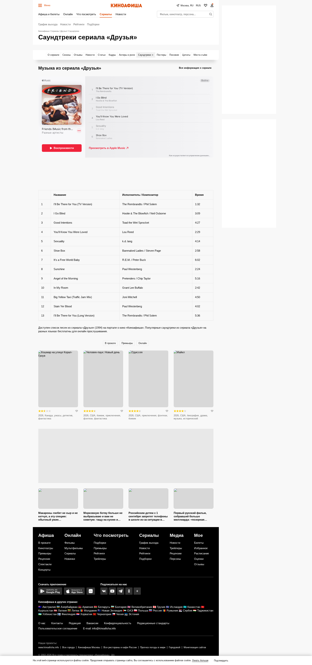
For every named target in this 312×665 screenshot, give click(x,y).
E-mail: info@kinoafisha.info (99, 628)
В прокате (110, 343)
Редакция (75, 623)
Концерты (44, 569)
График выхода (47, 24)
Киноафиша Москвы (89, 647)
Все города (68, 647)
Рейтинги (78, 24)
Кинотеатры (45, 548)
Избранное (201, 548)
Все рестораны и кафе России (120, 647)
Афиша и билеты (49, 14)
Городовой (174, 647)
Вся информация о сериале (195, 68)
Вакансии (92, 623)
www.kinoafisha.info (48, 647)
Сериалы (106, 14)
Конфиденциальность (117, 623)
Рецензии (44, 558)
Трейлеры (100, 558)
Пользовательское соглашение (57, 628)
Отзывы (199, 564)
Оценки (198, 558)
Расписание (201, 553)
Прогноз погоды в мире (152, 647)
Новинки (69, 558)
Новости (121, 14)
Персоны (175, 558)
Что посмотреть (86, 14)
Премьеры (127, 343)
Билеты (199, 542)
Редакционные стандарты (153, 623)
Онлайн (68, 14)
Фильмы (69, 542)
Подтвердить (221, 660)
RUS (198, 5)
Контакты (57, 623)
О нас (42, 623)
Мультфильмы (73, 548)
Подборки (93, 24)
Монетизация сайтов (195, 647)
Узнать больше (200, 660)
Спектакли (44, 564)
